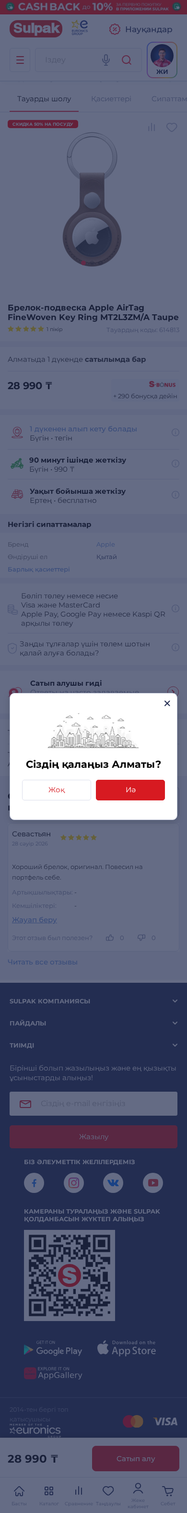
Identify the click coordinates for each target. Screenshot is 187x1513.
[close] (167, 703)
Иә (131, 789)
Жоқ (56, 789)
